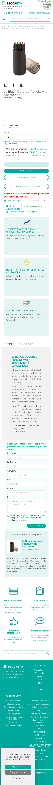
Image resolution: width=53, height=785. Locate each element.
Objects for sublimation (39, 756)
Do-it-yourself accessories (40, 704)
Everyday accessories (13, 707)
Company (11, 471)
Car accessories (13, 701)
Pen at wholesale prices (24, 26)
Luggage (13, 722)
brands (40, 753)
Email (9, 480)
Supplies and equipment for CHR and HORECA (40, 746)
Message (11, 497)
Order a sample (13, 201)
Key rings (40, 725)
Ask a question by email (27, 186)
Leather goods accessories (39, 721)
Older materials (39, 738)
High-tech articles (40, 732)
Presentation (39, 670)
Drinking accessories (40, 701)
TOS (40, 683)
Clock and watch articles (40, 714)
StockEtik (6, 26)
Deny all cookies (18, 772)
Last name (11, 462)
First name (11, 453)
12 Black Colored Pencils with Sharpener (28, 28)
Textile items (39, 735)
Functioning (40, 673)
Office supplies (13, 704)
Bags (40, 729)
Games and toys (40, 742)
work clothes (40, 760)
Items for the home (39, 717)
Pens (40, 710)
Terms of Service (27, 518)
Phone (10, 488)
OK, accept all (18, 766)
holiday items (40, 750)
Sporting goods (13, 714)
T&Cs (39, 680)
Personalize (18, 778)
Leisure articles (13, 710)
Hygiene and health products (13, 718)
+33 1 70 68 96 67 (14, 12)
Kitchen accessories (40, 707)
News (39, 676)
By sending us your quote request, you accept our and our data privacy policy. (27, 517)
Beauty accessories (13, 725)
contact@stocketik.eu (39, 12)
